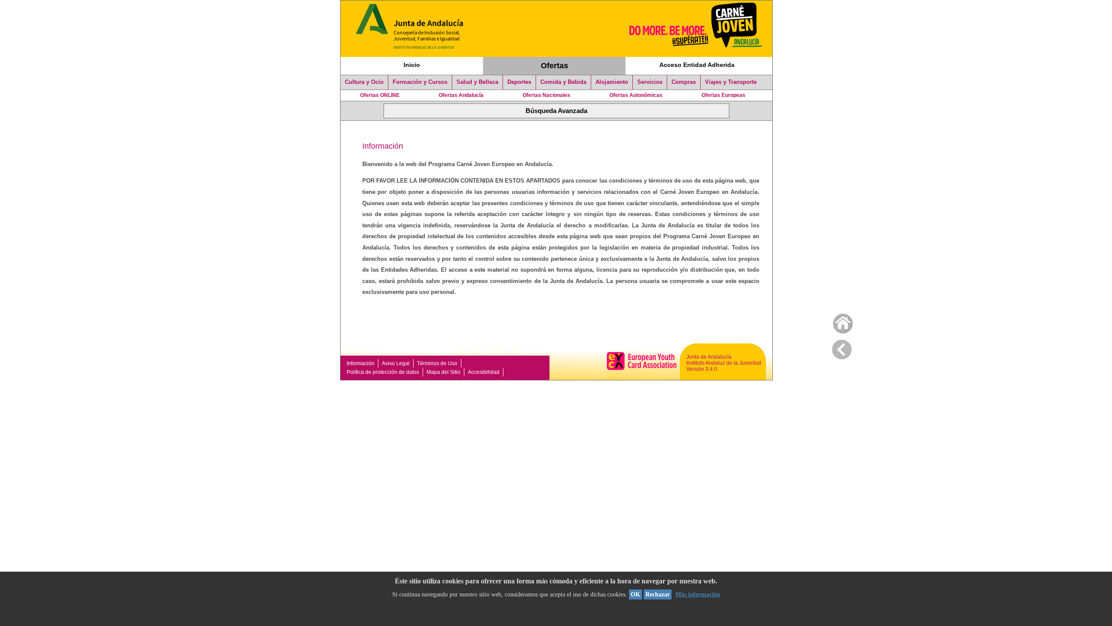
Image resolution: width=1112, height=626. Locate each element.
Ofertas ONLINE (380, 95)
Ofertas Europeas (723, 95)
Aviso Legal (396, 363)
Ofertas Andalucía (461, 95)
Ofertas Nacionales (546, 95)
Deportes (519, 82)
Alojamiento (612, 82)
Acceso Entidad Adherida (697, 64)
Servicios (649, 82)
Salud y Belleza (477, 82)
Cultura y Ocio (364, 82)
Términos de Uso (437, 363)
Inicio (412, 64)
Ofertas (554, 65)
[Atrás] (841, 348)
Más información (697, 594)
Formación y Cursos (420, 82)
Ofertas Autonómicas (635, 95)
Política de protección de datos (383, 372)
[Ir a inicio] (837, 321)
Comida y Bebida (563, 82)
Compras (684, 82)
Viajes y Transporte (731, 82)
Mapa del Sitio (443, 372)
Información (360, 363)
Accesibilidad (484, 372)
